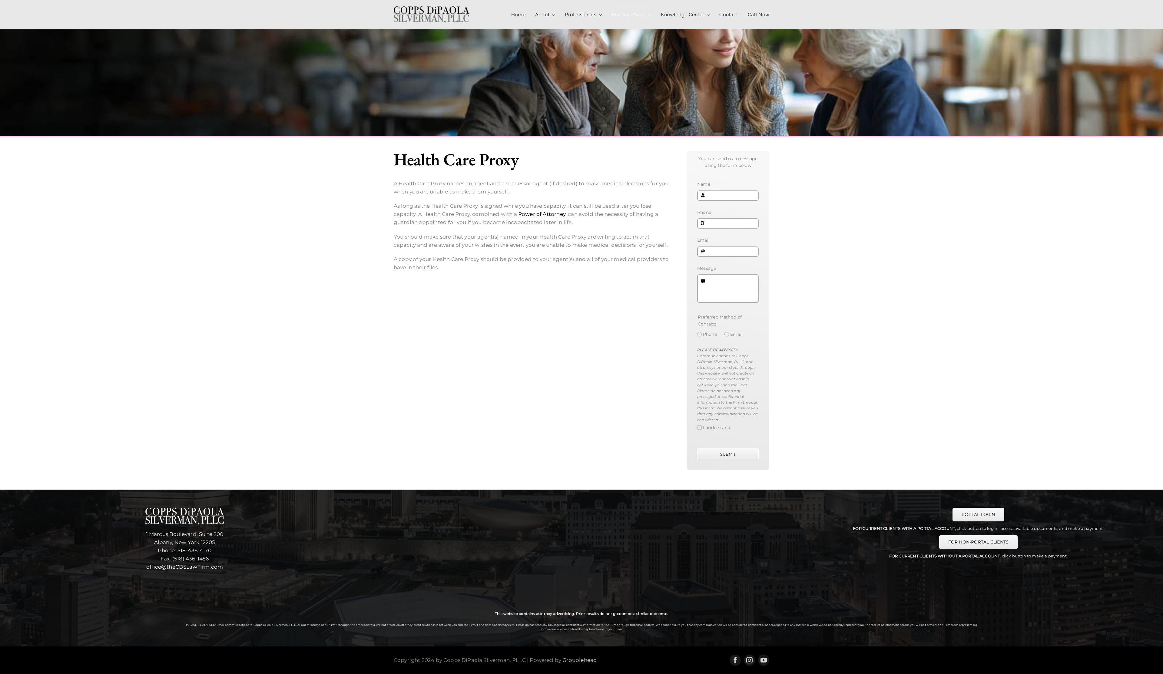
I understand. (717, 427)
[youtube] (763, 660)
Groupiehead (579, 660)
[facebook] (735, 660)
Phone (704, 212)
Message (706, 268)
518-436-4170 (194, 550)
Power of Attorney (541, 214)
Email (703, 240)
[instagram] (749, 660)
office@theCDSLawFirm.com (184, 567)
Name (703, 184)
